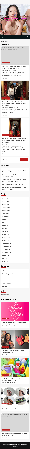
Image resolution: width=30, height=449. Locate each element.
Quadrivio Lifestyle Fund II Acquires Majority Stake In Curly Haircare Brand (14, 171)
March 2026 (5, 198)
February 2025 (6, 237)
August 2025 (5, 219)
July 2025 (4, 222)
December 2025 (6, 207)
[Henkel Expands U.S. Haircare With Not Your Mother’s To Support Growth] (15, 367)
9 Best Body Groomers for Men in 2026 (12, 184)
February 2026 (6, 201)
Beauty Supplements (7, 274)
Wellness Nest (5, 294)
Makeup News (6, 280)
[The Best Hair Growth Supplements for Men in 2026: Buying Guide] (15, 422)
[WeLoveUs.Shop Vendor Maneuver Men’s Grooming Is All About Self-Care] (15, 55)
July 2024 (4, 258)
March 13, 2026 (10, 382)
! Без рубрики (6, 271)
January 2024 (5, 261)
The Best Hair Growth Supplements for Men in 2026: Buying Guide (14, 188)
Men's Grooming (6, 62)
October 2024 (6, 249)
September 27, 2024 (11, 107)
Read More (4, 78)
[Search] (27, 36)
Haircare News (6, 277)
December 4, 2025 (11, 70)
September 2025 (6, 216)
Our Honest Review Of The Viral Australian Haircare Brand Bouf (13, 175)
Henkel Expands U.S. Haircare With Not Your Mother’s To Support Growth (14, 180)
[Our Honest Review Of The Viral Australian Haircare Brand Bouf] (15, 339)
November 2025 (6, 210)
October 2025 (6, 213)
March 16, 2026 (10, 354)
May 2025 (4, 228)
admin (4, 70)
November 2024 (6, 246)
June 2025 (5, 225)
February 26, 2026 (10, 408)
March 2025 (5, 234)
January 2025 (5, 240)
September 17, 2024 (11, 144)
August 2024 (5, 255)
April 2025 (5, 231)
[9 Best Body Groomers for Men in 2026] (15, 396)
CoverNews (23, 444)
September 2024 (6, 252)
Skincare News (6, 286)
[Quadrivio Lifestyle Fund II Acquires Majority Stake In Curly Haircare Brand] (15, 311)
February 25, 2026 (10, 437)
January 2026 (5, 204)
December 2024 (6, 243)
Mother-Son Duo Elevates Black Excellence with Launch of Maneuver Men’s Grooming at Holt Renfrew (14, 103)
